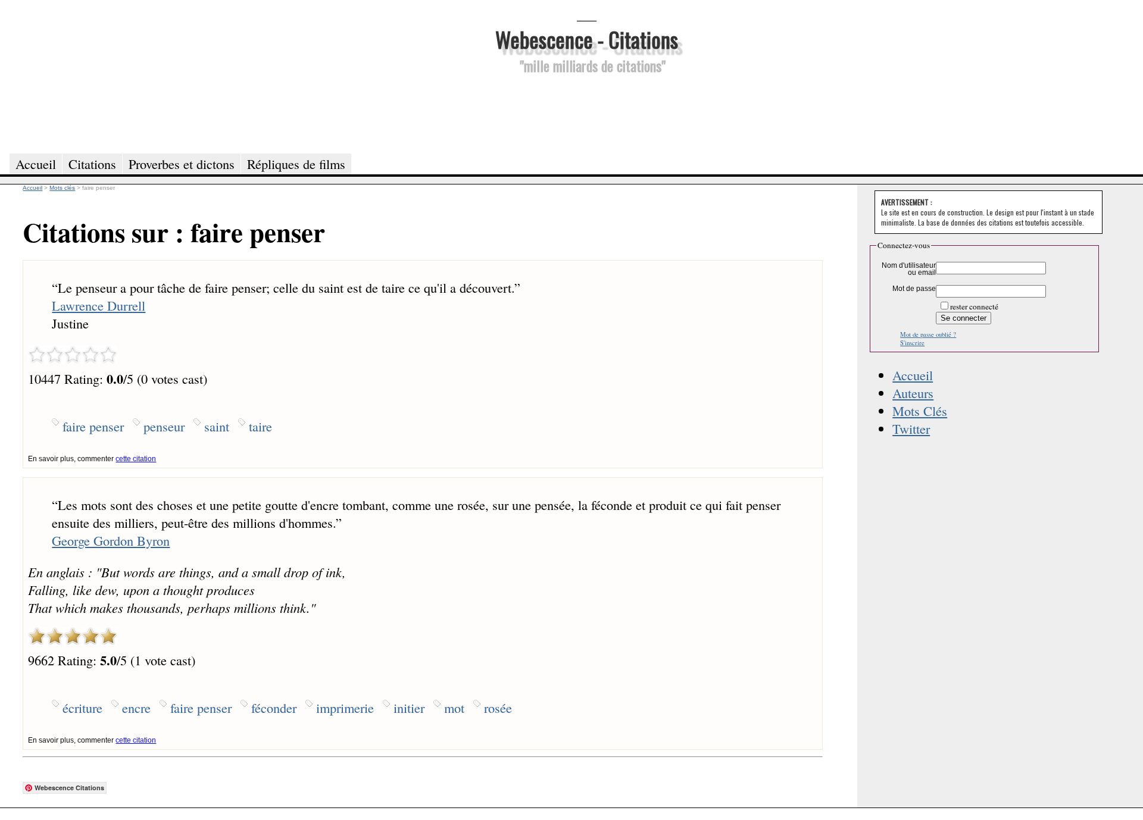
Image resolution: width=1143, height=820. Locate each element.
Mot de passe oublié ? (928, 334)
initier (409, 707)
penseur (164, 426)
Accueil (912, 375)
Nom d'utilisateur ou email (909, 269)
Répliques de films (296, 164)
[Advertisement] (586, 112)
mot (454, 707)
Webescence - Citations (586, 39)
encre (136, 707)
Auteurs (912, 393)
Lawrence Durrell (98, 305)
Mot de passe (914, 288)
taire (260, 426)
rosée (498, 707)
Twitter (911, 428)
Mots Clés (919, 411)
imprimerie (345, 707)
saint (216, 426)
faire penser (93, 426)
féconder (273, 707)
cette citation (135, 459)
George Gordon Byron (111, 540)
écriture (82, 707)
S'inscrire (912, 343)
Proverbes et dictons (182, 164)
